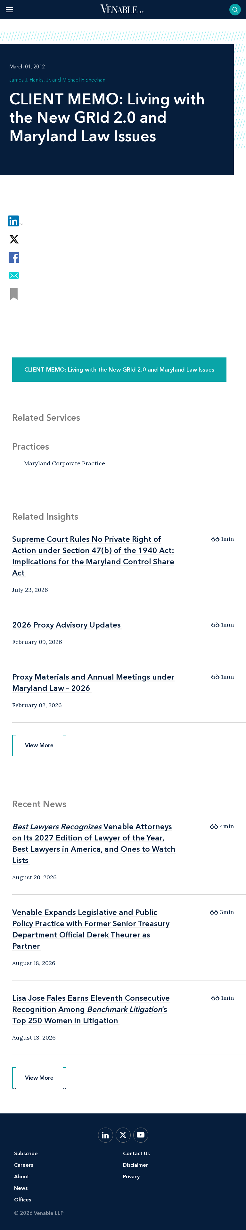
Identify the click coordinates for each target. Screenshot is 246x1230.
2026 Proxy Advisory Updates (66, 624)
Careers (23, 1165)
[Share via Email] (14, 276)
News (21, 1188)
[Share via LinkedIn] (14, 221)
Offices (22, 1200)
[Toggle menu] (9, 9)
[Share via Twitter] (14, 239)
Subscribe (26, 1153)
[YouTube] (140, 1135)
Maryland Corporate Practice (64, 463)
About (21, 1176)
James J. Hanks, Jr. (30, 80)
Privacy (131, 1176)
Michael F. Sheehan (83, 80)
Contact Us (136, 1153)
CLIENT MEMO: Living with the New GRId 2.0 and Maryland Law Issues (119, 369)
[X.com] (123, 1135)
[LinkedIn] (105, 1135)
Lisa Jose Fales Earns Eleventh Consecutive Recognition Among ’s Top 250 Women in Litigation (91, 1009)
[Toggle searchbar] (235, 9)
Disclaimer (135, 1165)
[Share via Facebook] (14, 257)
